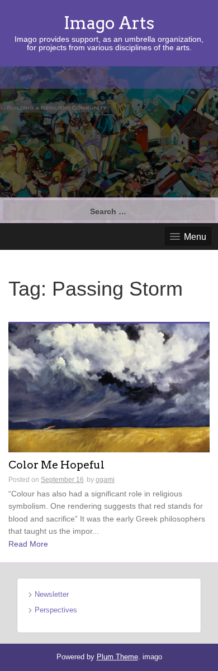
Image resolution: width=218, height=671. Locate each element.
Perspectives (56, 610)
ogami (105, 480)
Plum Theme (117, 657)
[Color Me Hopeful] (109, 387)
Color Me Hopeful (56, 465)
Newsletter (52, 594)
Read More (28, 543)
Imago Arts (109, 23)
